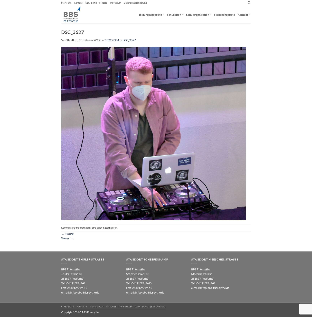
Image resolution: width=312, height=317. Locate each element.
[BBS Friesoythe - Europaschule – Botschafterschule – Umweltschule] (75, 14)
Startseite (66, 2)
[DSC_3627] (153, 133)
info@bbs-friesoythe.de (84, 292)
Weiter (67, 238)
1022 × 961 (112, 40)
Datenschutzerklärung (135, 2)
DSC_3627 (129, 40)
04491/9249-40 (141, 283)
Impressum (115, 2)
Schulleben (174, 14)
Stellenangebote (224, 14)
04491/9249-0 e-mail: (74, 287)
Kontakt (78, 2)
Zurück (67, 233)
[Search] (249, 2)
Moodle (103, 2)
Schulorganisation (197, 14)
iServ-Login (91, 2)
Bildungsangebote (150, 14)
